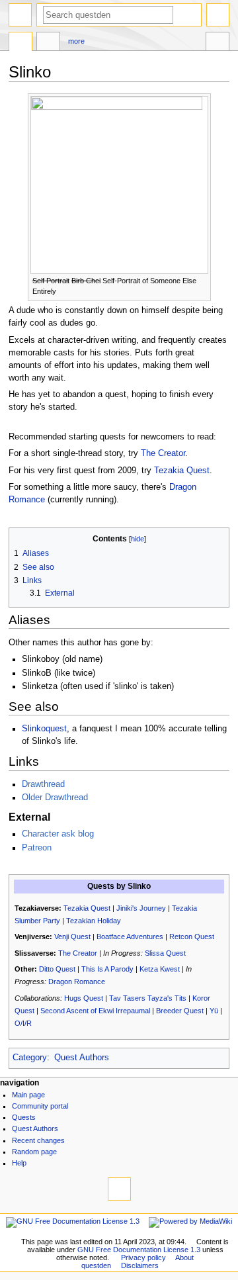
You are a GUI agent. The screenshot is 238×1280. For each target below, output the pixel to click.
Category (30, 1057)
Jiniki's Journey (141, 908)
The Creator (163, 453)
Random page (34, 1152)
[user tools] (217, 14)
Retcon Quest (191, 936)
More (76, 41)
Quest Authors (81, 1057)
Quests (24, 1117)
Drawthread (43, 784)
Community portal (40, 1106)
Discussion (48, 43)
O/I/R (23, 1023)
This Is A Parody (107, 969)
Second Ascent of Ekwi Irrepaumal (95, 1011)
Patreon (37, 847)
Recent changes (38, 1140)
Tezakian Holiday (93, 921)
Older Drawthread (55, 797)
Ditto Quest (57, 969)
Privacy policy (143, 1257)
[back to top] (119, 1189)
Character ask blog (58, 834)
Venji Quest (72, 936)
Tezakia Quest (182, 470)
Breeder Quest (180, 1011)
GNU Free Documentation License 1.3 (138, 1250)
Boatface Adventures (130, 936)
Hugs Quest (83, 998)
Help (19, 1163)
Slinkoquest (44, 728)
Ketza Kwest (159, 969)
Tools (217, 43)
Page (20, 43)
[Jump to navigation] (20, 14)
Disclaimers (140, 1265)
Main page (28, 1095)
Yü (214, 1011)
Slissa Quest (165, 953)
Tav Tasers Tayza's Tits (147, 998)
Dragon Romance (76, 981)
